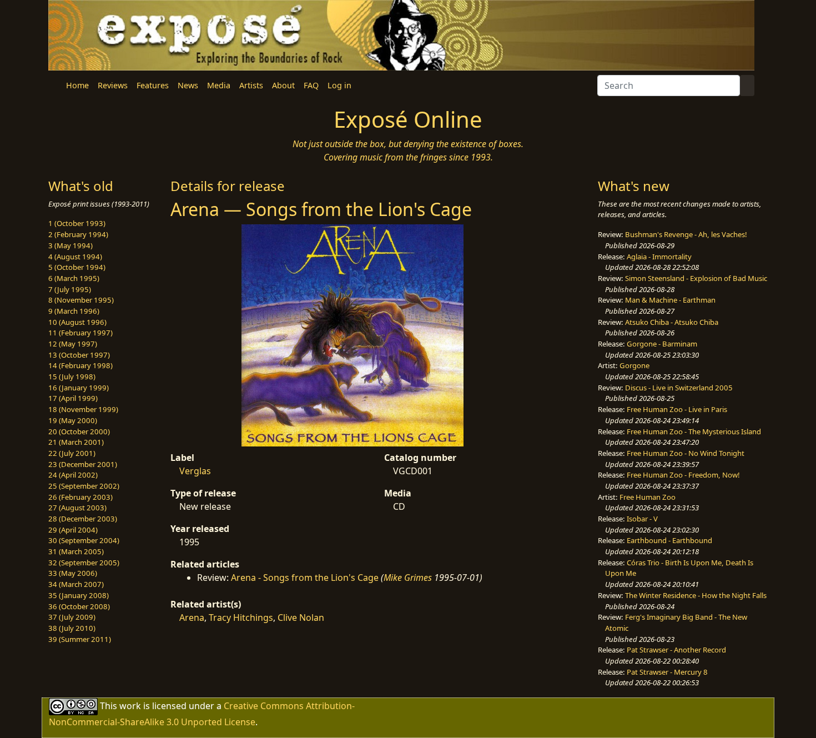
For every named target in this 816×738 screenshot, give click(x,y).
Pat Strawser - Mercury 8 (667, 672)
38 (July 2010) (71, 628)
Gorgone (634, 365)
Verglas (195, 471)
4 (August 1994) (75, 257)
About (283, 85)
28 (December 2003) (82, 519)
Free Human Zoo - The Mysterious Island (694, 431)
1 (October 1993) (76, 223)
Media (218, 85)
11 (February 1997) (80, 333)
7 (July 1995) (69, 289)
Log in (339, 85)
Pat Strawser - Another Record (676, 650)
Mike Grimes (408, 577)
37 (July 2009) (71, 617)
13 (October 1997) (79, 355)
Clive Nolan (301, 617)
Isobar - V (642, 519)
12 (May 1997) (72, 344)
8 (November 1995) (81, 300)
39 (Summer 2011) (79, 639)
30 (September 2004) (83, 540)
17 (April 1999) (73, 398)
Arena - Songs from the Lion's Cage (305, 577)
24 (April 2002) (73, 475)
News (188, 85)
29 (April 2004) (73, 530)
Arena (191, 617)
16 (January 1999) (78, 388)
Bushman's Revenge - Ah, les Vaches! (686, 234)
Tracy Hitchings (241, 617)
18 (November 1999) (83, 409)
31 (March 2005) (76, 551)
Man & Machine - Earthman (670, 300)
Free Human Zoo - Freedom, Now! (683, 475)
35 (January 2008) (78, 595)
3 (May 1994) (70, 245)
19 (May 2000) (72, 420)
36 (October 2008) (79, 606)
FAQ (311, 85)
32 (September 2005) (83, 563)
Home (77, 85)
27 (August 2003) (77, 508)
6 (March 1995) (73, 278)
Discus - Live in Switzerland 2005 (679, 388)
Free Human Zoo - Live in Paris (677, 409)
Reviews (113, 85)
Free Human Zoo (647, 497)
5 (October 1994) (76, 267)
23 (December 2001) (82, 464)
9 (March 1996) (73, 311)
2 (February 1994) (78, 234)
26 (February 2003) (80, 497)
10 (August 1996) (77, 322)
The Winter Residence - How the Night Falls (696, 595)
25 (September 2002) (83, 486)
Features (153, 85)
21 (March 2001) (76, 442)
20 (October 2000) (79, 431)
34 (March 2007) (76, 584)
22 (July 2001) (71, 453)
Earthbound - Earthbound (669, 540)
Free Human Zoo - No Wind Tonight (685, 453)
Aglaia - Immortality (659, 257)
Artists (251, 85)
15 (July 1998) (71, 376)
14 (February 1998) (80, 365)
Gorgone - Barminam (662, 344)
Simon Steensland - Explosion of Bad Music (696, 278)
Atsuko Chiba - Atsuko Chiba (671, 322)
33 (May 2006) (72, 573)
